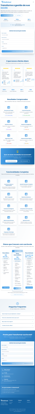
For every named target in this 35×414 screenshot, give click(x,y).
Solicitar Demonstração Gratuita (18, 51)
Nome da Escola (4, 37)
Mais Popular (18, 288)
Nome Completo (4, 345)
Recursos (11, 402)
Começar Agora (6, 287)
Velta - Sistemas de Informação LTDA (20, 410)
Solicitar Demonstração (7, 15)
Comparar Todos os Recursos (18, 294)
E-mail (3, 46)
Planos (10, 403)
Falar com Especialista (24, 161)
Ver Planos (19, 15)
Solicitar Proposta (30, 287)
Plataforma (29, 402)
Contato (19, 402)
